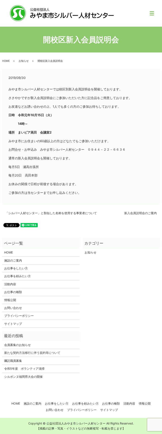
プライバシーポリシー (19, 315)
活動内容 (10, 284)
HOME (6, 60)
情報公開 (10, 300)
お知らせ (24, 60)
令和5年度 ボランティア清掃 (24, 368)
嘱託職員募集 (13, 360)
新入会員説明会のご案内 (140, 213)
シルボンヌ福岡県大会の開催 (23, 376)
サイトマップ (13, 323)
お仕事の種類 (13, 292)
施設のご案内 (13, 260)
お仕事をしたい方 (16, 268)
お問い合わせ (13, 308)
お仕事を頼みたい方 (17, 276)
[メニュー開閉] (152, 13)
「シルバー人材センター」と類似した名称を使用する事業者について (51, 213)
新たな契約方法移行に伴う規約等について (32, 352)
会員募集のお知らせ (17, 345)
